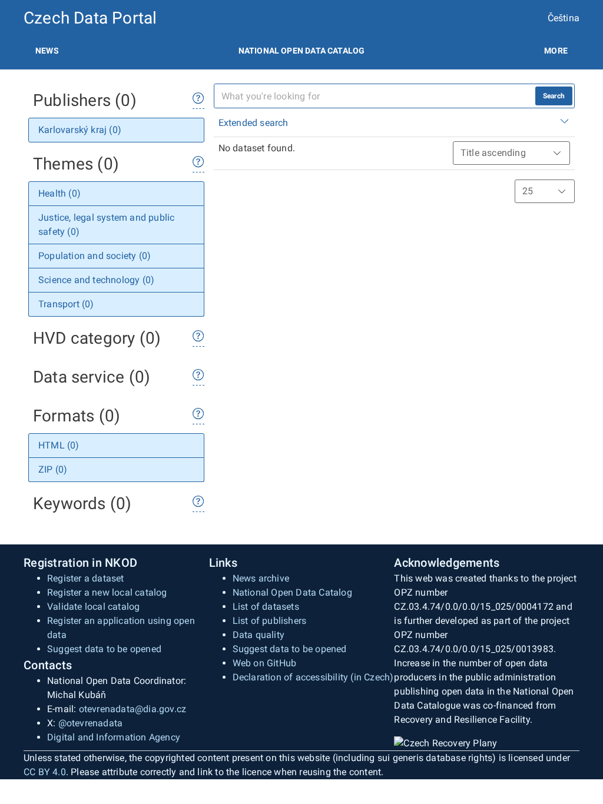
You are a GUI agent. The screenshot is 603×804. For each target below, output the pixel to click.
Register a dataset (85, 578)
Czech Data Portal (90, 18)
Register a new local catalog (107, 592)
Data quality (258, 634)
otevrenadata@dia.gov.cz (133, 709)
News (47, 50)
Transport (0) (66, 304)
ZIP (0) (52, 469)
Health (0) (59, 193)
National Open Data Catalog (292, 592)
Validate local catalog (93, 606)
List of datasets (266, 606)
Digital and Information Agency (113, 737)
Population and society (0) (94, 255)
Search (554, 96)
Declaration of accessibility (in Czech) (313, 677)
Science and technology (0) (96, 279)
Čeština (563, 18)
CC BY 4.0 (45, 772)
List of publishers (270, 620)
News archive (261, 578)
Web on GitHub (265, 663)
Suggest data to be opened (104, 649)
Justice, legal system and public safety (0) (106, 224)
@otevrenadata (90, 723)
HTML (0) (58, 445)
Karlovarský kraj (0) (79, 129)
